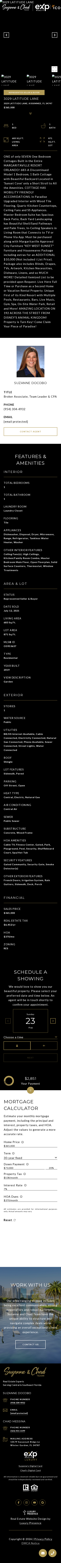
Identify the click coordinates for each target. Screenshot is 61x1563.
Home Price (12, 1142)
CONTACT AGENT (30, 431)
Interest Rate (13, 1185)
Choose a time (13, 1037)
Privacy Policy (43, 1539)
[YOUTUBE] (34, 1502)
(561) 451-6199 (17, 1431)
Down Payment (14, 1164)
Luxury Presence (30, 1523)
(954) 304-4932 (14, 409)
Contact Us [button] (30, 1344)
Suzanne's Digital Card (30, 1466)
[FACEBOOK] (18, 1502)
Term (7, 1153)
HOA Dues (11, 1196)
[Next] (53, 1021)
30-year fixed (13, 1158)
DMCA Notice (30, 1543)
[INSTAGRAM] (26, 1502)
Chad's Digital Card (30, 1470)
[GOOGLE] (42, 1502)
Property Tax (13, 1174)
